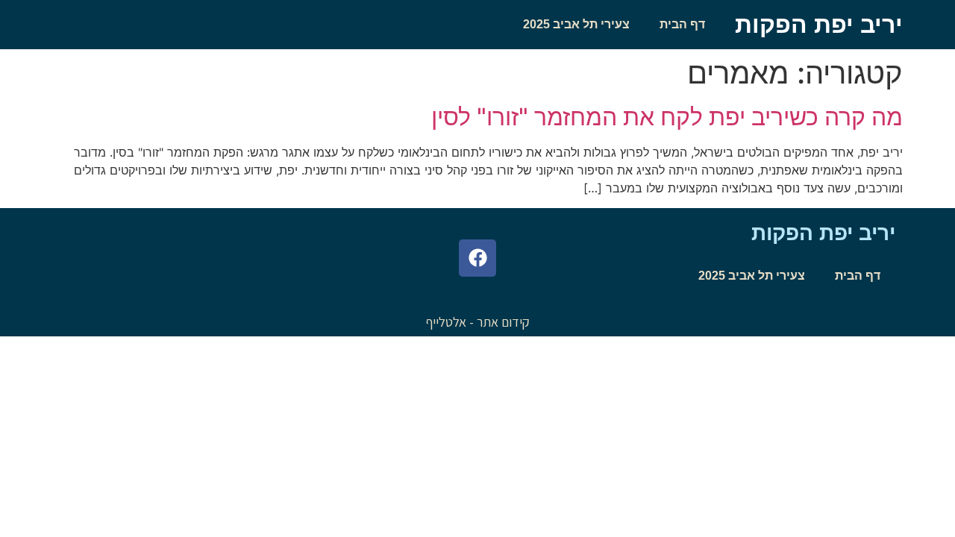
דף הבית (682, 24)
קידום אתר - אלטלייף (478, 321)
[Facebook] (477, 258)
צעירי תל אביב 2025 (576, 24)
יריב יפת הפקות (819, 24)
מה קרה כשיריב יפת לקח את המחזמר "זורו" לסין (667, 116)
